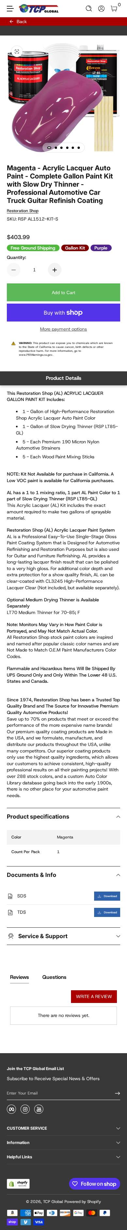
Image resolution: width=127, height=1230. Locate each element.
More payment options (63, 329)
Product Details (63, 378)
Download (110, 896)
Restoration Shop (22, 210)
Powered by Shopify (82, 1201)
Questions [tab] (54, 977)
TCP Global (53, 1201)
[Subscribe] (115, 1093)
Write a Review (94, 996)
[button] (89, 8)
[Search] (89, 8)
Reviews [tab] (19, 977)
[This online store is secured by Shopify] (18, 1184)
